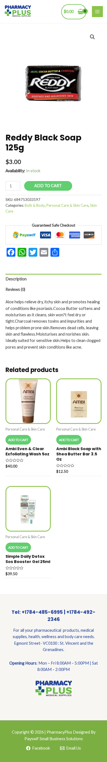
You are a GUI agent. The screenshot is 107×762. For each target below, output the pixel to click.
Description (16, 279)
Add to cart (48, 185)
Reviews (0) (15, 289)
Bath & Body (35, 205)
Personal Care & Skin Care (67, 205)
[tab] (53, 279)
